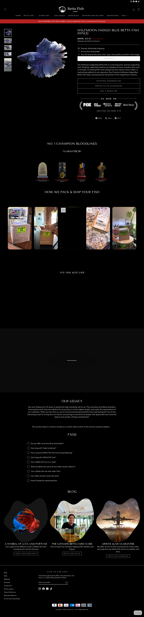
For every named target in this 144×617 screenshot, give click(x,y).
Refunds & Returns (10, 595)
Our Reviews (113, 15)
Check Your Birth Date (26, 553)
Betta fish (29, 15)
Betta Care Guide (72, 553)
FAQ (5, 576)
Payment (7, 582)
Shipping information (108, 81)
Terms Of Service (10, 592)
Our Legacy (59, 15)
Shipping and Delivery (93, 15)
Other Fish (44, 15)
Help (124, 15)
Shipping (80, 41)
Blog (5, 573)
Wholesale (73, 15)
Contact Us (8, 586)
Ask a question (108, 91)
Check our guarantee (118, 556)
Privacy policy (9, 589)
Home (18, 15)
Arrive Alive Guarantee (108, 86)
